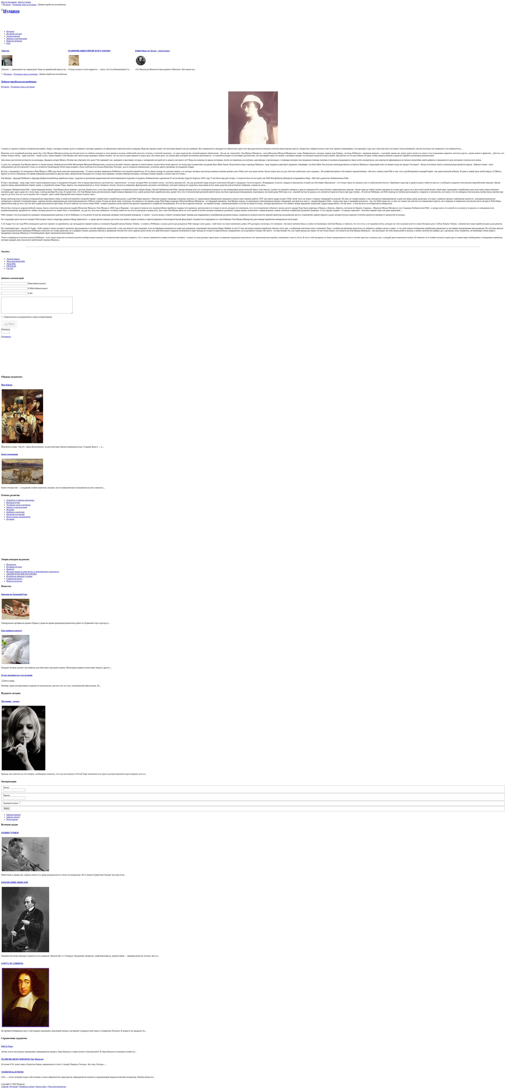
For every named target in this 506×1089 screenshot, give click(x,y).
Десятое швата (13, 259)
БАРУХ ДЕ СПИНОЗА (12, 963)
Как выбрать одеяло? (11, 630)
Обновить (5, 329)
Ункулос (5, 51)
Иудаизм (7, 4)
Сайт (30, 293)
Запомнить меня (10, 803)
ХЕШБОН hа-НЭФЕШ (12, 1072)
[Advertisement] (457, 22)
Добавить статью (26, 1086)
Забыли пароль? (13, 815)
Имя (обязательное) (36, 283)
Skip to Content (24, 2)
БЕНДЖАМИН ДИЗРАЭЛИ (14, 882)
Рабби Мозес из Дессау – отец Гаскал (152, 51)
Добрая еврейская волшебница (19, 81)
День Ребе (11, 264)
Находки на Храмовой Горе (14, 594)
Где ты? (9, 268)
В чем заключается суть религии (16, 675)
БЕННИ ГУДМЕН (10, 833)
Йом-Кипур (6, 385)
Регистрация (12, 819)
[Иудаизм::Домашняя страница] (10, 11)
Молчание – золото (10, 701)
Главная (4, 1086)
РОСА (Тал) (7, 1046)
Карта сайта (41, 1086)
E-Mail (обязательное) (37, 288)
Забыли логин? (13, 817)
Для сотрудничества (57, 1086)
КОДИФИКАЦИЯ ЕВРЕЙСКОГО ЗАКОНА (89, 51)
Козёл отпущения (9, 454)
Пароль (6, 795)
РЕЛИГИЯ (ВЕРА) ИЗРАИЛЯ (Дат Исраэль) (22, 1059)
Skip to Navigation (9, 2)
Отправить (6, 336)
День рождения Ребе (15, 261)
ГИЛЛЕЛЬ (11, 266)
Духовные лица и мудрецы (24, 4)
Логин (6, 787)
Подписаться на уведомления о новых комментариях (28, 317)
